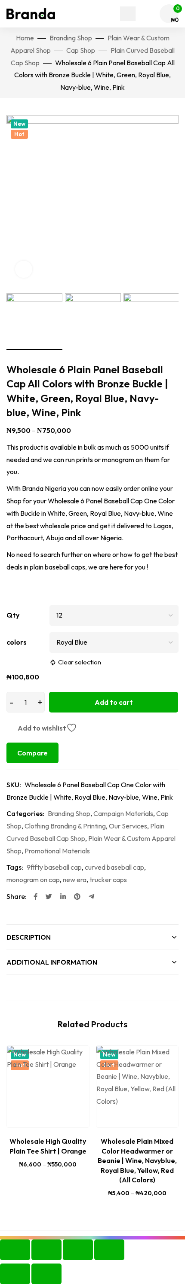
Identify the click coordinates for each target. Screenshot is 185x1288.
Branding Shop (70, 37)
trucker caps (108, 879)
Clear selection (79, 662)
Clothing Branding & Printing (65, 826)
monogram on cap (33, 879)
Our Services (128, 826)
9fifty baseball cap (54, 867)
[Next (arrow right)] (46, 1274)
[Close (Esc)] (109, 1249)
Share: (16, 896)
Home (25, 37)
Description (28, 937)
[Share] (78, 1249)
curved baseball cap (114, 867)
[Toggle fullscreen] (46, 1249)
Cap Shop (80, 50)
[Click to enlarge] (23, 269)
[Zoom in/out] (15, 1249)
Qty (12, 615)
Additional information (51, 962)
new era (74, 879)
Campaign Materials (123, 813)
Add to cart (114, 702)
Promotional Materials (57, 850)
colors (16, 642)
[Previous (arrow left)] (15, 1274)
